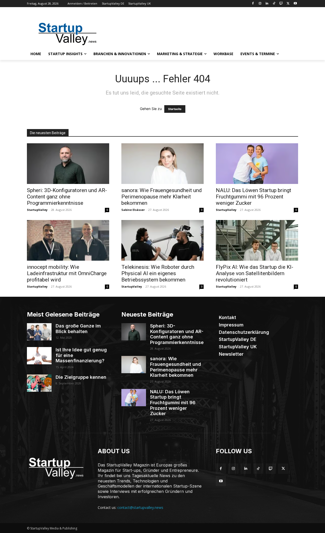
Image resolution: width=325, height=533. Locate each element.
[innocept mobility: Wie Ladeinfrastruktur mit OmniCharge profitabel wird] (68, 240)
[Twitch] (281, 4)
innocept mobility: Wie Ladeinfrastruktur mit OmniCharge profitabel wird (67, 273)
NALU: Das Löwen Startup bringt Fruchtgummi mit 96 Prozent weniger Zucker (253, 196)
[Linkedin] (267, 4)
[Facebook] (253, 4)
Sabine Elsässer (133, 210)
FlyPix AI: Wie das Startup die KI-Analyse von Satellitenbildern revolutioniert (254, 273)
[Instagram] (260, 4)
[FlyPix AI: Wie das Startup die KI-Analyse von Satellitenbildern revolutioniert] (257, 240)
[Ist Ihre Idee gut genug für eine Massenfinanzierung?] (39, 355)
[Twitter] (288, 4)
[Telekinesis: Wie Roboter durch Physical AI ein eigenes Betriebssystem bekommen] (162, 240)
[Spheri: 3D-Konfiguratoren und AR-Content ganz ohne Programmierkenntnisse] (68, 163)
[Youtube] (295, 4)
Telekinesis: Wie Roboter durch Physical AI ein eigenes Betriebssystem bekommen (157, 273)
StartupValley (37, 210)
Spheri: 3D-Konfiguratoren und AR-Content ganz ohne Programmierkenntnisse (67, 196)
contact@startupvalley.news (140, 507)
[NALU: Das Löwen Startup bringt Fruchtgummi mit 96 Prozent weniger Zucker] (257, 163)
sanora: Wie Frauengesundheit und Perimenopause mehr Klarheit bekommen (161, 196)
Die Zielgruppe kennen (81, 377)
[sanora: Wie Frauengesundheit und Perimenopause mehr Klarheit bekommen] (162, 163)
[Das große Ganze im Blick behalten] (39, 331)
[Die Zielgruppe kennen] (39, 383)
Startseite (175, 109)
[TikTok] (274, 4)
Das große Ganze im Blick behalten (78, 328)
